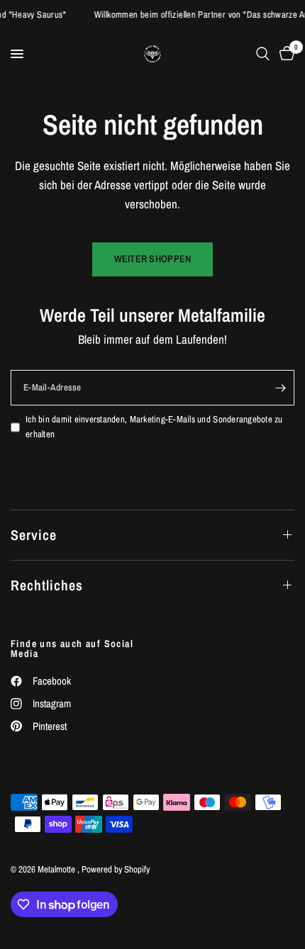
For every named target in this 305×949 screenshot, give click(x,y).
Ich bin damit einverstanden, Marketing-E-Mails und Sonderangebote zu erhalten (154, 426)
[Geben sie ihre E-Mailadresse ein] (280, 387)
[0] (284, 54)
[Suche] (262, 54)
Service (34, 534)
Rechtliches (47, 585)
